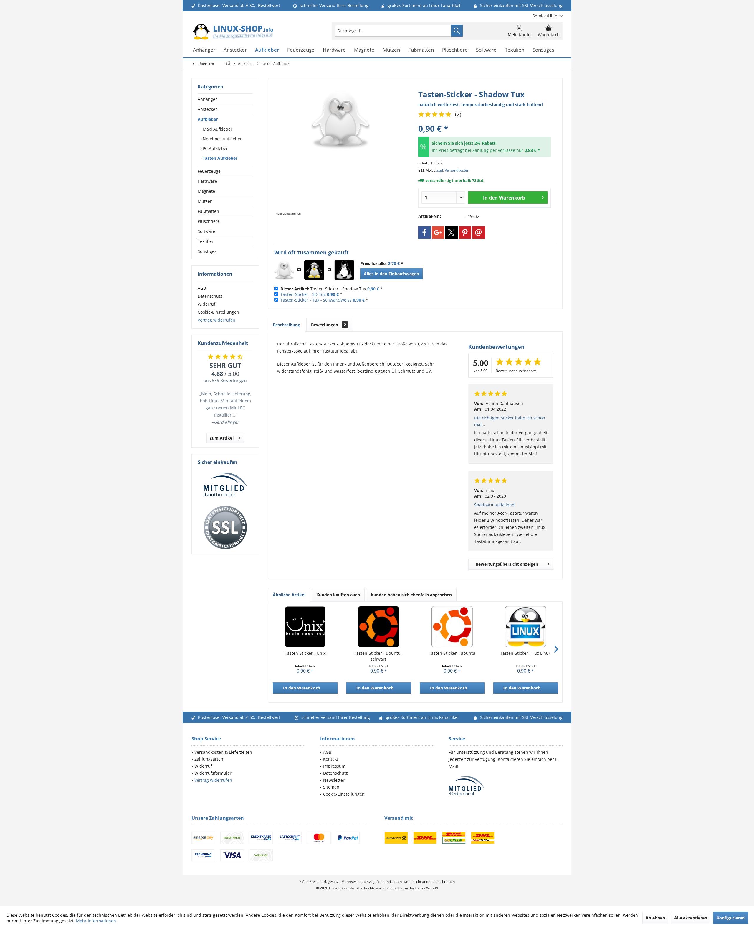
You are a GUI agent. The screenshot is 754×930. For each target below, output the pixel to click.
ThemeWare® (426, 888)
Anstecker (207, 109)
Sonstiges (207, 251)
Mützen (205, 201)
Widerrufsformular (213, 773)
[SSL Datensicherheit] (225, 528)
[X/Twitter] (451, 232)
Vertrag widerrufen (216, 320)
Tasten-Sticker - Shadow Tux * (331, 289)
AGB (202, 288)
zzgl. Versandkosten (452, 170)
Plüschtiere (209, 221)
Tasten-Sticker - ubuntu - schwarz (378, 656)
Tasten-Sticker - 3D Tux (303, 294)
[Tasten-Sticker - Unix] (305, 626)
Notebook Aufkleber (221, 138)
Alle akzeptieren (690, 918)
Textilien (206, 241)
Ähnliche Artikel (289, 594)
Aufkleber (208, 119)
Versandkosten (389, 881)
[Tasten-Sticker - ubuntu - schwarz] (378, 626)
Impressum (334, 766)
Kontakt (330, 759)
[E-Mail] (478, 232)
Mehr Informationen (96, 921)
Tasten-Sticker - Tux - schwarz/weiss (316, 300)
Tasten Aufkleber (219, 158)
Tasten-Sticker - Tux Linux (525, 653)
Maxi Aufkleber (216, 129)
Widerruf (206, 304)
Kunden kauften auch (338, 594)
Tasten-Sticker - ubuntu (452, 653)
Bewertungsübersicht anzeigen (507, 564)
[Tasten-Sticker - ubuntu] (452, 626)
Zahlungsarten (208, 759)
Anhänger (207, 99)
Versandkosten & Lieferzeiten (223, 752)
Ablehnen (655, 918)
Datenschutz (210, 296)
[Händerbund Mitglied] (225, 484)
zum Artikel (222, 438)
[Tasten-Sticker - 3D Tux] (314, 270)
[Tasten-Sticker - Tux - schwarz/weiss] (344, 270)
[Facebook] (424, 232)
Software (206, 231)
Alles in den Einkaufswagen (391, 273)
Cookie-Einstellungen (218, 312)
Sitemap (331, 787)
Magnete (206, 191)
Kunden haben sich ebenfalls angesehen (411, 594)
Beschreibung (286, 324)
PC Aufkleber (214, 148)
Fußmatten (208, 211)
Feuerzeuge (209, 171)
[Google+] (438, 232)
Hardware (207, 181)
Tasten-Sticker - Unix (305, 653)
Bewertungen (328, 324)
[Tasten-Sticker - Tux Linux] (525, 626)
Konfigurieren (731, 918)
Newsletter (334, 780)
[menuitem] (545, 15)
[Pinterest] (465, 232)
